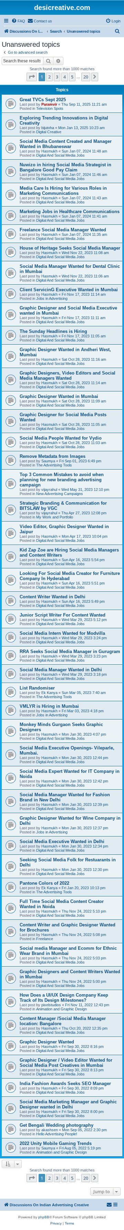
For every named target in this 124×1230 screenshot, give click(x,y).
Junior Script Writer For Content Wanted (62, 615)
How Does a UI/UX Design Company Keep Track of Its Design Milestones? (64, 997)
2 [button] (49, 77)
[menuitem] (18, 21)
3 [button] (57, 77)
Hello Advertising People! (56, 1134)
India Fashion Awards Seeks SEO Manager (65, 1083)
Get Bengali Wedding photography (56, 1125)
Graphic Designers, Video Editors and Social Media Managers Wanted (67, 375)
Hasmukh (49, 151)
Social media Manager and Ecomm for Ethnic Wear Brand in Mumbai (68, 951)
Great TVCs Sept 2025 (43, 99)
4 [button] (64, 77)
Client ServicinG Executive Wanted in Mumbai (69, 289)
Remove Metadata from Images (52, 456)
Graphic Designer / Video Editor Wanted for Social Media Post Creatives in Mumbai (66, 1063)
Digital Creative (48, 132)
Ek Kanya (49, 693)
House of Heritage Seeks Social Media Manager (70, 248)
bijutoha (47, 128)
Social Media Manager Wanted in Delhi (61, 669)
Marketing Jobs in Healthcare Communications (70, 211)
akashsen (49, 1130)
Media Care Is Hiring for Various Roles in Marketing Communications (63, 191)
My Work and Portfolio (54, 517)
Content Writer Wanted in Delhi (52, 596)
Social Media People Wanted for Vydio (61, 438)
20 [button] (85, 77)
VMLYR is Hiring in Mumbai (49, 706)
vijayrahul (49, 489)
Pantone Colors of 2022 (44, 883)
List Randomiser (37, 688)
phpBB (43, 1217)
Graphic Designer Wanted (47, 1041)
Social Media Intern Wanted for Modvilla (62, 633)
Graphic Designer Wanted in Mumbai (59, 396)
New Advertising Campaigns (59, 494)
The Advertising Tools (54, 465)
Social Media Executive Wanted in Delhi (62, 841)
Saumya (48, 461)
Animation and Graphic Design (61, 1009)
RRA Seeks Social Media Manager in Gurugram (70, 651)
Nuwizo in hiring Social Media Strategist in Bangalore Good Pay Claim (65, 167)
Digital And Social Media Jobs (60, 155)
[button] (32, 77)
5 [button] (72, 77)
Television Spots (49, 108)
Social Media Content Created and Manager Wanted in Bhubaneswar (66, 144)
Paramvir (49, 104)
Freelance (44, 939)
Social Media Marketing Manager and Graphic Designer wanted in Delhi (68, 1104)
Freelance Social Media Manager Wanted (63, 229)
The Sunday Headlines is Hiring (53, 331)
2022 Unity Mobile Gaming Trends (56, 1143)
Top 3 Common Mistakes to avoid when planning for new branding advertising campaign (62, 479)
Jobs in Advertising (52, 298)
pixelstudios (51, 1005)
